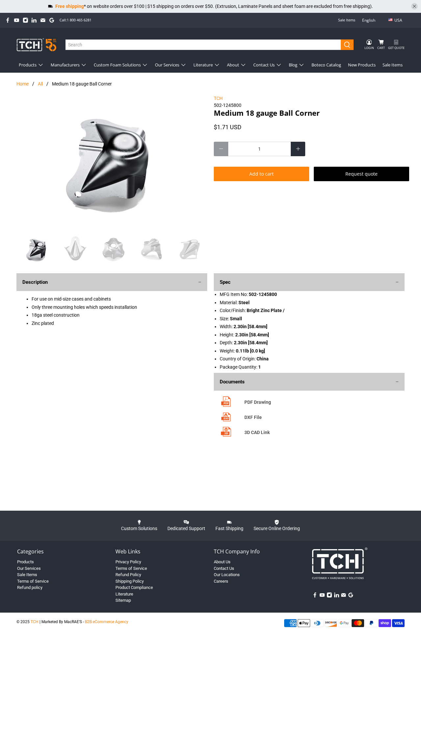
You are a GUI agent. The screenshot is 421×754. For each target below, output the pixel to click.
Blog (293, 65)
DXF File (253, 417)
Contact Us (264, 65)
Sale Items (346, 19)
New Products (362, 65)
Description (35, 282)
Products (28, 65)
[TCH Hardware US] (36, 44)
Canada (402, 31)
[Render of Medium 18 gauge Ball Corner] (111, 161)
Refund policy (29, 587)
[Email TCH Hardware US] (43, 20)
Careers (221, 581)
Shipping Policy (129, 581)
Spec (225, 282)
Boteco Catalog (326, 65)
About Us (222, 561)
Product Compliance (134, 587)
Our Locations (227, 574)
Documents (232, 382)
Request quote (361, 174)
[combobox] (203, 44)
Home (22, 84)
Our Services (167, 65)
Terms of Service (33, 581)
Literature (203, 65)
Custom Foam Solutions (117, 65)
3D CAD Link (257, 432)
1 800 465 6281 (79, 19)
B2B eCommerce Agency (106, 622)
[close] (414, 6)
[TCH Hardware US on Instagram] (25, 20)
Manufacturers (65, 65)
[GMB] (52, 20)
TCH (218, 98)
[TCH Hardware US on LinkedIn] (34, 20)
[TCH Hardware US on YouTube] (16, 20)
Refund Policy (128, 574)
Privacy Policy (128, 561)
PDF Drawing (257, 402)
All (40, 84)
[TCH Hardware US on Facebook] (8, 20)
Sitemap (123, 600)
